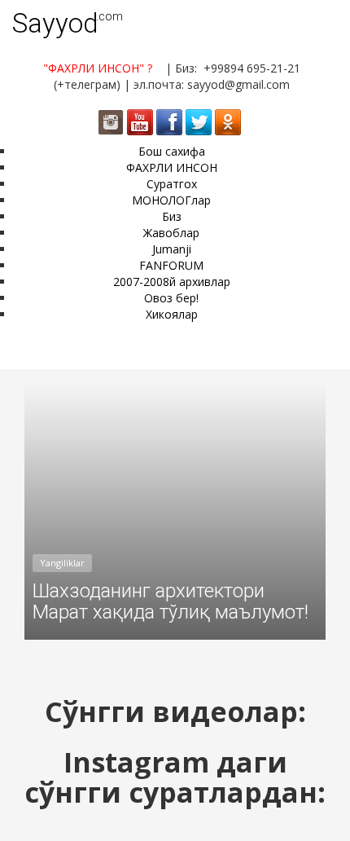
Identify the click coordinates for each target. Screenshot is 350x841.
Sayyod (55, 23)
